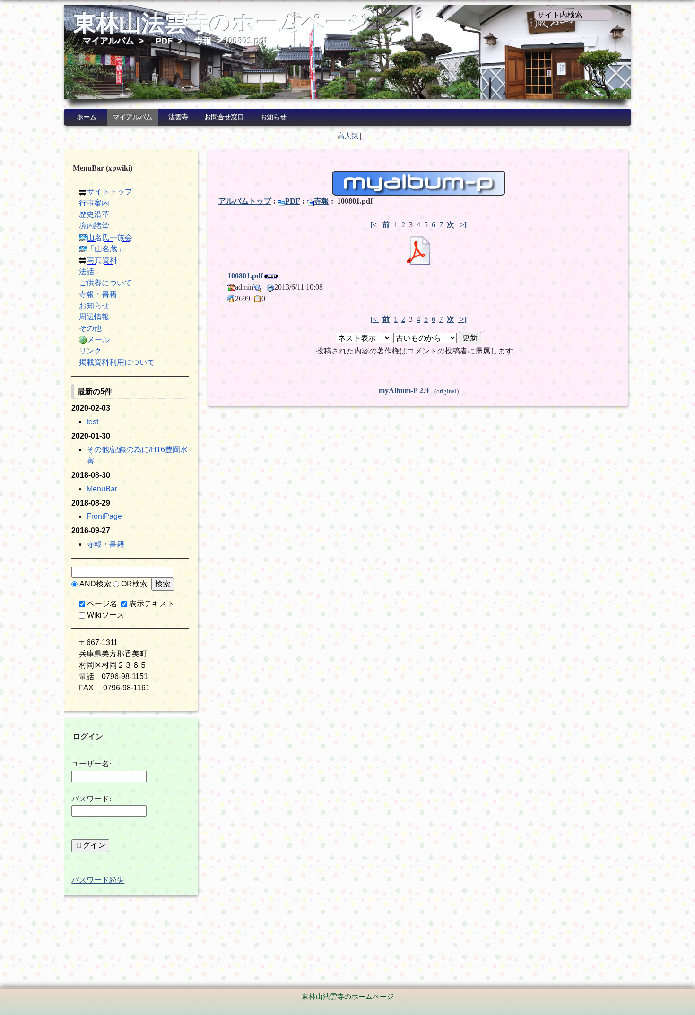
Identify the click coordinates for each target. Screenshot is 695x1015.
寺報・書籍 (98, 294)
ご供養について (105, 283)
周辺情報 (94, 317)
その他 (90, 328)
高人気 (347, 136)
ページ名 (102, 604)
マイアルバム (108, 40)
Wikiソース (105, 615)
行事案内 (94, 203)
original (446, 391)
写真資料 (102, 260)
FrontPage (104, 516)
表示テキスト (151, 604)
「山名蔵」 (106, 249)
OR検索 (134, 584)
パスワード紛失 (97, 880)
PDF (164, 40)
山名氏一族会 (109, 237)
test (92, 422)
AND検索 (95, 584)
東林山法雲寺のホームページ (222, 22)
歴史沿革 (94, 214)
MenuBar (102, 489)
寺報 (202, 40)
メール (98, 339)
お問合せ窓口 (224, 116)
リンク (90, 351)
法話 (86, 271)
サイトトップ (109, 192)
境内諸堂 (94, 226)
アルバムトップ (244, 201)
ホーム (86, 116)
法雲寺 (178, 116)
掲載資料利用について (117, 362)
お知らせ (273, 116)
